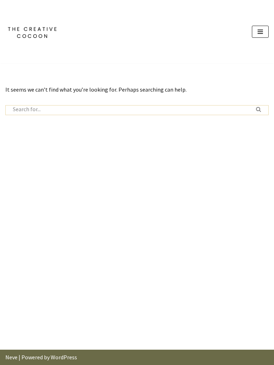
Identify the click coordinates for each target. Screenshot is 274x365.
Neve (11, 357)
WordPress (64, 357)
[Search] (259, 110)
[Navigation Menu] (260, 32)
